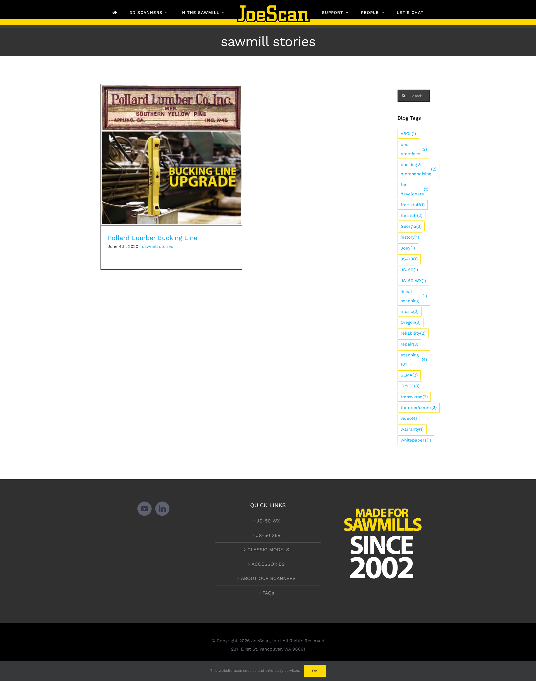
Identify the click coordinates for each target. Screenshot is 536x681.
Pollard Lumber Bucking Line (171, 150)
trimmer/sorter (419, 407)
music (409, 311)
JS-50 (409, 269)
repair (409, 344)
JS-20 (409, 259)
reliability (413, 333)
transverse (414, 396)
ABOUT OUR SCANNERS (268, 578)
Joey (408, 248)
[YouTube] (144, 509)
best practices (414, 149)
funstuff (411, 215)
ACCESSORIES (268, 564)
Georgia (411, 226)
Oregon (410, 322)
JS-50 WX (413, 280)
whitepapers (416, 440)
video (409, 418)
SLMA (409, 375)
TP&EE (410, 386)
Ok (315, 671)
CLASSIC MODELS (268, 549)
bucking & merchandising (418, 169)
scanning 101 (414, 360)
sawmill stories (157, 246)
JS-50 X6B (268, 535)
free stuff (413, 204)
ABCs (408, 133)
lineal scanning (414, 296)
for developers (414, 189)
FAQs (268, 593)
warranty (412, 429)
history (410, 237)
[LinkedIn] (162, 509)
